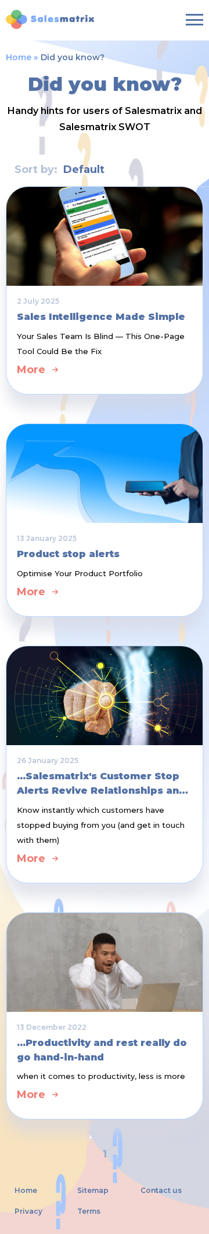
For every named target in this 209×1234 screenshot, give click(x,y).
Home (18, 57)
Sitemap (93, 1191)
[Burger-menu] (194, 19)
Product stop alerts (68, 553)
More (31, 369)
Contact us (161, 1191)
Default (84, 169)
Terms (88, 1211)
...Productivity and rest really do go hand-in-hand (102, 1050)
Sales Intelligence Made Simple (101, 316)
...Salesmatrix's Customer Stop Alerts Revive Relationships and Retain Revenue (101, 784)
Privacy (28, 1211)
